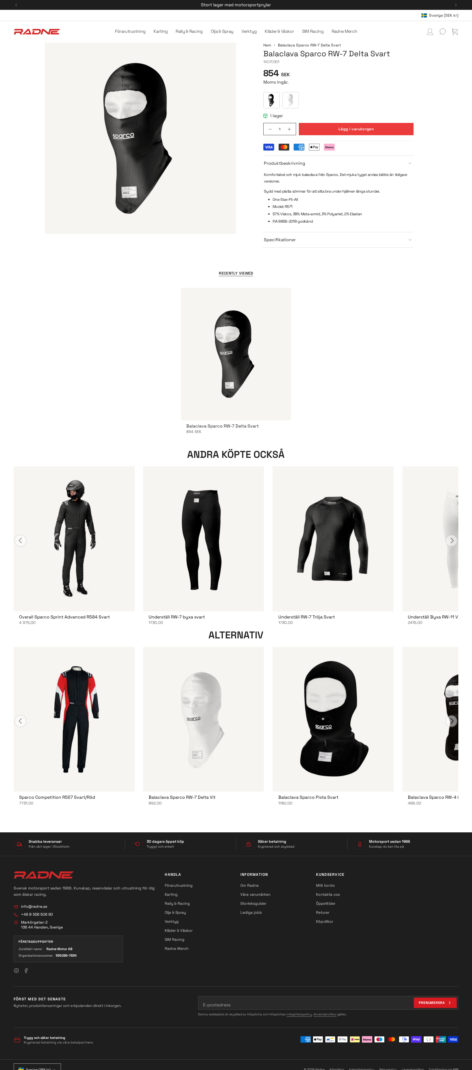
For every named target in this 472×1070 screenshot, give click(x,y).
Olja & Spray (175, 912)
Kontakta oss (328, 894)
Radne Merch (176, 948)
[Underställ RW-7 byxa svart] (203, 538)
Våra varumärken (255, 894)
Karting (171, 894)
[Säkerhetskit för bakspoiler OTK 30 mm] (74, 538)
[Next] (455, 4)
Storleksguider (253, 903)
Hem (267, 45)
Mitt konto (325, 885)
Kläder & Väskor (179, 930)
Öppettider (325, 903)
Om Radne (249, 885)
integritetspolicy (299, 1014)
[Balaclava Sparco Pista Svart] (333, 719)
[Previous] (16, 4)
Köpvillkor (324, 921)
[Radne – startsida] (44, 875)
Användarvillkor (325, 1014)
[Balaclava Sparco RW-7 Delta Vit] (203, 719)
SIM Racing (174, 939)
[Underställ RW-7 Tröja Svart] (333, 538)
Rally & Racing (177, 903)
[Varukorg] (455, 31)
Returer (322, 912)
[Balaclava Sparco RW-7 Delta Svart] (236, 354)
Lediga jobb (251, 912)
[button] (130, 32)
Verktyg (172, 921)
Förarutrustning (179, 885)
